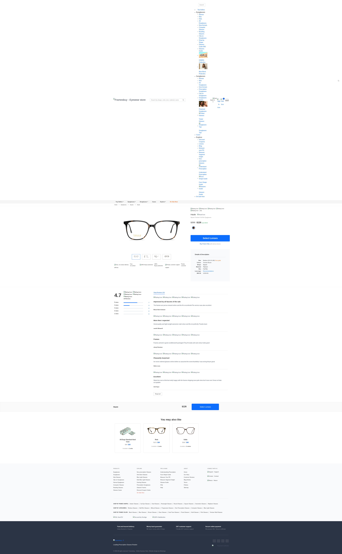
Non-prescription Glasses (202, 161)
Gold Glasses (195, 512)
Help (211, 100)
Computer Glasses (118, 485)
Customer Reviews (189, 477)
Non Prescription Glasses (182, 508)
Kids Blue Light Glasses (143, 479)
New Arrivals (203, 25)
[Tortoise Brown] (194, 227)
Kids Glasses (117, 477)
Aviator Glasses (134, 503)
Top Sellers (201, 10)
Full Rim (202, 217)
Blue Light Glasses (142, 477)
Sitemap (186, 487)
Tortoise (197, 217)
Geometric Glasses (200, 503)
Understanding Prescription (168, 472)
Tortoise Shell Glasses (216, 512)
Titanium (205, 267)
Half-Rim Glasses (144, 508)
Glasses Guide (164, 482)
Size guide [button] (218, 260)
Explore (162, 201)
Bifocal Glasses (155, 508)
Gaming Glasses (141, 482)
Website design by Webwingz (157, 551)
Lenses (201, 144)
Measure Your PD (165, 477)
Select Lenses (210, 238)
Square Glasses (188, 503)
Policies (186, 485)
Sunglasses (143, 201)
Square (132, 204)
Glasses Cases (117, 490)
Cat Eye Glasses (145, 503)
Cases (198, 135)
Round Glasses (178, 503)
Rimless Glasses (132, 508)
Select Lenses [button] (205, 407)
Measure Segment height (202, 154)
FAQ (161, 485)
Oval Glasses (155, 503)
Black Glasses (133, 512)
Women (201, 14)
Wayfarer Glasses (213, 503)
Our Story (186, 474)
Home (115, 204)
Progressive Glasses (167, 508)
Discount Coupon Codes (144, 490)
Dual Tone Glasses (173, 512)
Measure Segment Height (167, 479)
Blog (200, 146)
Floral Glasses (185, 512)
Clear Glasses (162, 512)
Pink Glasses (204, 512)
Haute (138, 204)
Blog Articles (187, 479)
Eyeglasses (131, 201)
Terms (185, 482)
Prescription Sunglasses (143, 485)
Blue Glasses (142, 512)
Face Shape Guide (165, 474)
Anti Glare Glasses (142, 474)
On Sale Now (200, 196)
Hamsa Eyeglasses (118, 482)
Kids (200, 19)
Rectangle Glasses (166, 503)
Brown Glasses (152, 512)
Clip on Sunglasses (118, 479)
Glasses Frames (141, 487)
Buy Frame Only (204, 244)
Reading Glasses (118, 487)
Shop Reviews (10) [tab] (159, 292)
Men (200, 16)
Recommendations (208, 271)
